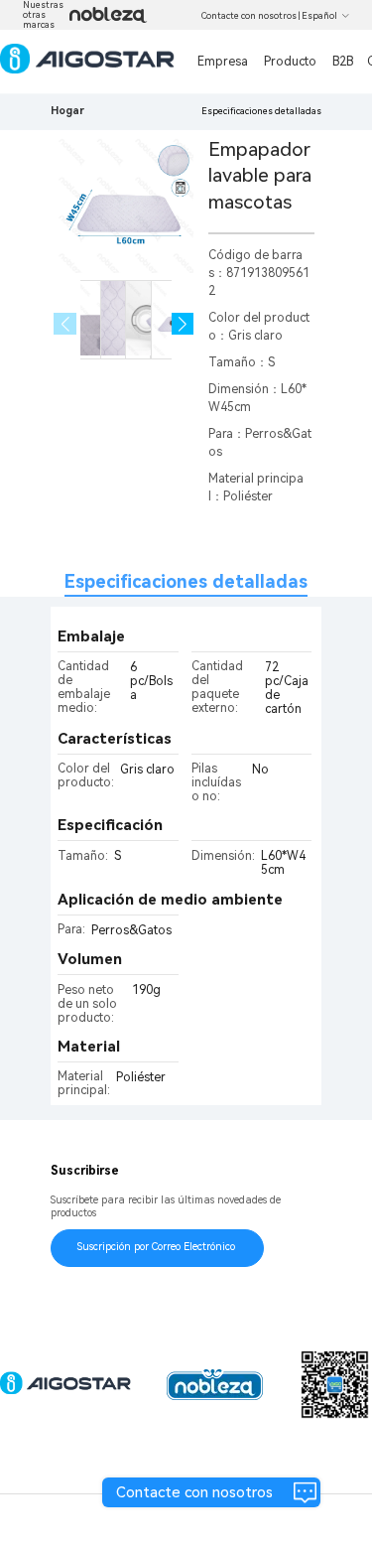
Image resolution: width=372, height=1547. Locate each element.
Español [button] (319, 16)
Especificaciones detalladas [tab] (186, 581)
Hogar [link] (67, 110)
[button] (183, 324)
